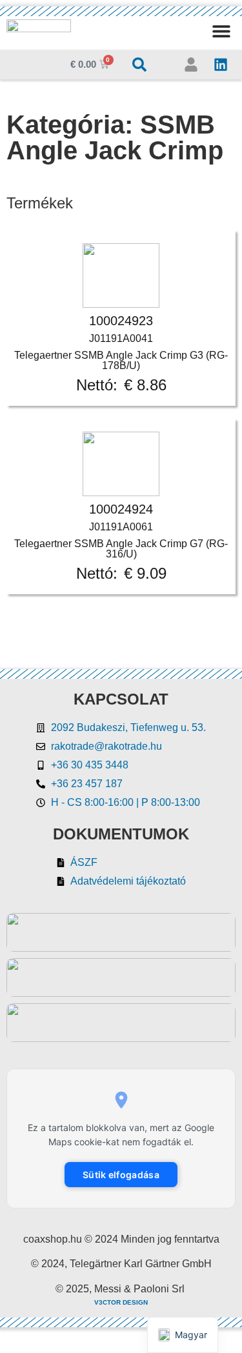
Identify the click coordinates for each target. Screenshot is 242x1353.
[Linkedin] (221, 64)
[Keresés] (139, 64)
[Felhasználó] (191, 64)
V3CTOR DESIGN (121, 1302)
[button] (221, 30)
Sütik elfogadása (121, 1174)
